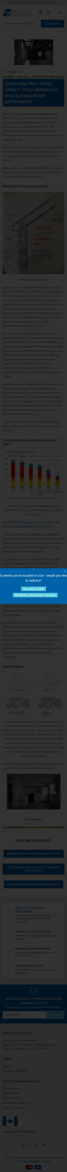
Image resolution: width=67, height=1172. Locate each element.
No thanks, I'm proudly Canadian (35, 595)
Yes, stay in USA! (33, 589)
